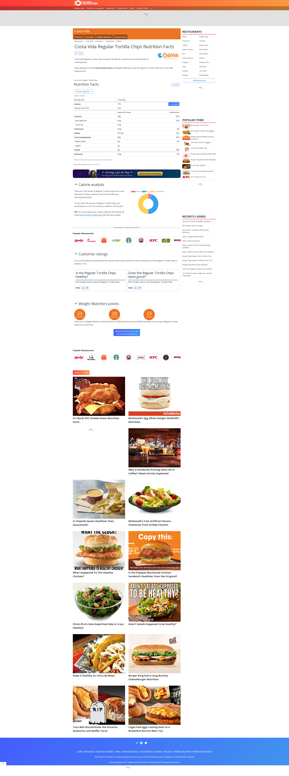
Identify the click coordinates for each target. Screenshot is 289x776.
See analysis (173, 104)
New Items (110, 8)
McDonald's (203, 54)
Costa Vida (96, 164)
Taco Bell (202, 71)
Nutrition (79, 37)
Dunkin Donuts (187, 49)
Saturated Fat (80, 120)
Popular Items (120, 37)
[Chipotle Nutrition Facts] (178, 241)
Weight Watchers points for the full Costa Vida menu (127, 332)
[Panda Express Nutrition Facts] (141, 241)
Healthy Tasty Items (182, 751)
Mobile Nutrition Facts (202, 751)
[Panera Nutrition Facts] (166, 241)
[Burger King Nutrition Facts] (104, 241)
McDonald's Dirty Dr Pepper (192, 226)
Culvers (185, 45)
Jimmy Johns (203, 49)
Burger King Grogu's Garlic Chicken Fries (197, 256)
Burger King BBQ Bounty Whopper (195, 265)
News (132, 8)
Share (80, 53)
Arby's (184, 36)
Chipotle (202, 41)
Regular (82, 91)
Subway (185, 71)
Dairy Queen (203, 45)
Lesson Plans (142, 8)
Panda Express (187, 58)
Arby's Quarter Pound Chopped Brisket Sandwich (196, 246)
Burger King (203, 36)
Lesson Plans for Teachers (151, 751)
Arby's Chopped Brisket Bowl (192, 237)
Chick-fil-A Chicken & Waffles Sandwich (196, 221)
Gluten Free (122, 8)
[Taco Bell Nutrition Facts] (91, 358)
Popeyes (185, 62)
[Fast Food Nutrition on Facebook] (136, 743)
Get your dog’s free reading (150, 174)
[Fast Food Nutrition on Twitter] (145, 743)
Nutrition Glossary (130, 751)
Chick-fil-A (186, 41)
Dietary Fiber (80, 141)
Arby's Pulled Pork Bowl (191, 241)
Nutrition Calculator (95, 8)
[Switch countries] (152, 8)
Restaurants (79, 8)
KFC (183, 54)
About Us (168, 751)
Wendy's (185, 75)
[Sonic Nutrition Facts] (141, 358)
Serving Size (79, 99)
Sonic (184, 66)
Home (79, 751)
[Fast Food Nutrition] (86, 3)
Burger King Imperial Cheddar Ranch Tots (197, 260)
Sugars (78, 145)
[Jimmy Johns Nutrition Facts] (166, 358)
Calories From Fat (81, 108)
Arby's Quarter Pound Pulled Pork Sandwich (198, 252)
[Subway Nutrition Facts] (116, 241)
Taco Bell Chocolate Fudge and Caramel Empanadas (197, 274)
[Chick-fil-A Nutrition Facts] (91, 241)
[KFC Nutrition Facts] (153, 241)
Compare (175, 85)
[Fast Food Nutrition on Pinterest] (141, 743)
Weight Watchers (104, 37)
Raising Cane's (204, 62)
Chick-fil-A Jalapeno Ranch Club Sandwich (197, 269)
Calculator (90, 37)
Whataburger (204, 75)
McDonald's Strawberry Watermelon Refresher (195, 231)
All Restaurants (199, 80)
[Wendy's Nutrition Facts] (79, 241)
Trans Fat (79, 125)
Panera (201, 58)
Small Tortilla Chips (94, 215)
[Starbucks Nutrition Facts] (128, 241)
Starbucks (202, 66)
